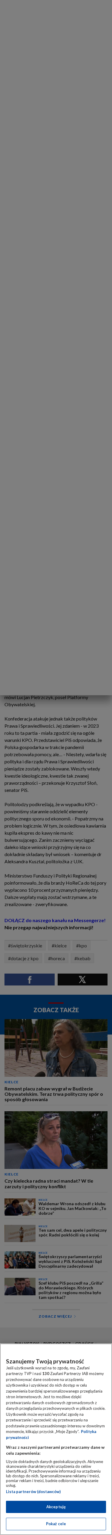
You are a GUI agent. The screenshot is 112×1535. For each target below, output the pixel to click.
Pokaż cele (56, 1523)
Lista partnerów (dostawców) (33, 1491)
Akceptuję (56, 1506)
